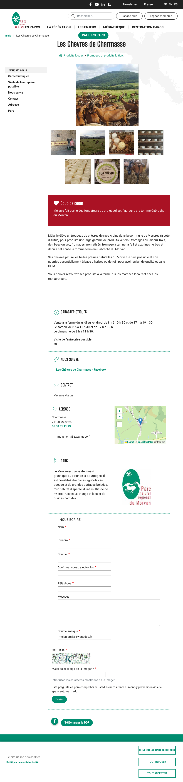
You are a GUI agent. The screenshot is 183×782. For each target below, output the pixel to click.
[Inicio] (19, 13)
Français (165, 4)
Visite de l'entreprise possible (21, 84)
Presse (148, 4)
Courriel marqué (68, 631)
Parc (11, 111)
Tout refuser (157, 762)
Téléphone (64, 583)
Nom (61, 527)
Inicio (8, 36)
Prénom (63, 540)
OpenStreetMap (145, 442)
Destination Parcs (148, 27)
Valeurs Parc (91, 36)
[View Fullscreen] (119, 424)
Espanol (176, 4)
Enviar (59, 699)
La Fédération (57, 29)
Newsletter (130, 4)
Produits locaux (73, 55)
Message (64, 597)
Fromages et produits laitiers (105, 55)
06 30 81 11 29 (61, 426)
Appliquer (73, 16)
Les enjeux (85, 29)
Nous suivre (15, 93)
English (170, 4)
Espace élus (129, 16)
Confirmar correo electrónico (76, 567)
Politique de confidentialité (22, 762)
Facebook (90, 4)
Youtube (97, 4)
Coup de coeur (18, 70)
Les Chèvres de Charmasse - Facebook (81, 370)
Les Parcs (30, 29)
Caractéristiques (18, 76)
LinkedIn (103, 4)
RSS (109, 4)
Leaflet (130, 442)
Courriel (63, 554)
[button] (107, 95)
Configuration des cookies (157, 750)
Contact (13, 99)
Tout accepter (157, 773)
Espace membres (161, 16)
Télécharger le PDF (77, 723)
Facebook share (54, 721)
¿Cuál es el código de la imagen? (73, 669)
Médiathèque (114, 27)
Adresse (13, 105)
